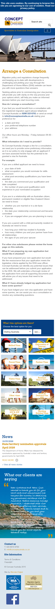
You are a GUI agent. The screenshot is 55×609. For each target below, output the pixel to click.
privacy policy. (27, 8)
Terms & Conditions (12, 559)
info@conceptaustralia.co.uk (18, 549)
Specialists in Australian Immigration (26, 30)
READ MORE (8, 460)
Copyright (8, 562)
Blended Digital (17, 572)
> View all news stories (12, 464)
